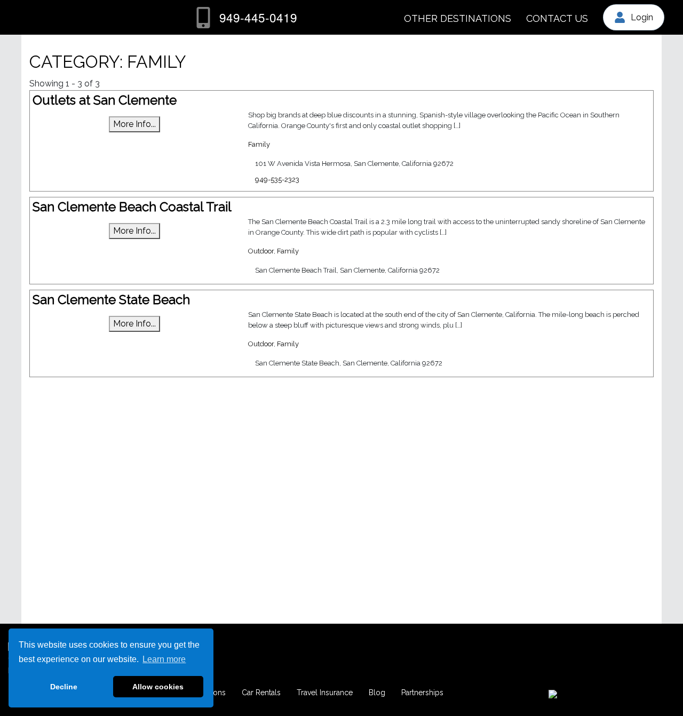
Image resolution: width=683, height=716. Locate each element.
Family (259, 144)
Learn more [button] (164, 659)
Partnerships (422, 692)
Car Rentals (261, 692)
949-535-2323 (277, 180)
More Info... (134, 124)
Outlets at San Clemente (105, 100)
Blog (377, 692)
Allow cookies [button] (158, 686)
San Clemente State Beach (111, 299)
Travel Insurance (325, 692)
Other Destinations (457, 18)
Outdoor (261, 251)
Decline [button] (63, 686)
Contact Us (557, 18)
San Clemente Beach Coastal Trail (132, 206)
